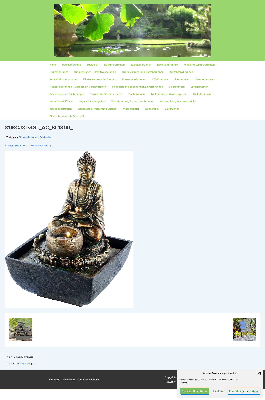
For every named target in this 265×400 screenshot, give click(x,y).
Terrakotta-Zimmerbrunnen (106, 94)
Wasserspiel (152, 108)
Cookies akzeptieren (195, 391)
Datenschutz (69, 379)
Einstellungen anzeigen (244, 391)
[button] (258, 373)
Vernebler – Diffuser (61, 101)
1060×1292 (25, 363)
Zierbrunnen (172, 108)
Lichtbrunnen (182, 79)
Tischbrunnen (136, 94)
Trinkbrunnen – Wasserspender (169, 94)
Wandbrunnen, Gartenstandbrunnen (132, 101)
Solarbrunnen (177, 86)
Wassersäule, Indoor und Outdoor (97, 108)
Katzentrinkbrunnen (181, 71)
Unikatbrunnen (202, 94)
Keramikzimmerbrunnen (63, 79)
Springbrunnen (199, 86)
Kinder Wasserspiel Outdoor (99, 79)
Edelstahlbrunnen (141, 64)
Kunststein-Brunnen (134, 79)
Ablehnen (218, 391)
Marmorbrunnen (205, 79)
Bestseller (92, 64)
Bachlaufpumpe (71, 64)
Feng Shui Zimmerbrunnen (199, 64)
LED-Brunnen (160, 79)
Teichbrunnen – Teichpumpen (67, 94)
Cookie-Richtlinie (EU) (88, 379)
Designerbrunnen (114, 64)
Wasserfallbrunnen (61, 108)
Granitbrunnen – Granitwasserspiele (95, 71)
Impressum (54, 379)
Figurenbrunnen (59, 71)
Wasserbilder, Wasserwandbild (178, 101)
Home (53, 64)
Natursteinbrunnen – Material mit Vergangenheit (78, 86)
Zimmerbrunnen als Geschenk (67, 116)
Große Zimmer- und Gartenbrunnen (143, 71)
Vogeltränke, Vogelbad (92, 101)
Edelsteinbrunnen (167, 64)
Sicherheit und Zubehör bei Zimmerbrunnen (137, 86)
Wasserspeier (131, 108)
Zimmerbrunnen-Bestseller (35, 137)
